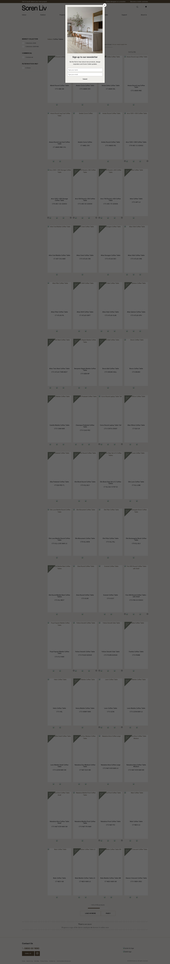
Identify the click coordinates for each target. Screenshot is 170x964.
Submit (85, 79)
